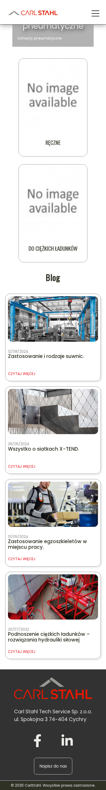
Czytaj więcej (21, 373)
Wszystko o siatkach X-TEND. (43, 449)
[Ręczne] (53, 95)
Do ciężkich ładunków (53, 248)
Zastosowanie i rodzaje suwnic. (46, 357)
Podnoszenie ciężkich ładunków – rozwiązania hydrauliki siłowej (49, 637)
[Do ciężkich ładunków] (53, 201)
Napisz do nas (53, 766)
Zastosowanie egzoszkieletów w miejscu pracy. (47, 545)
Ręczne (53, 142)
